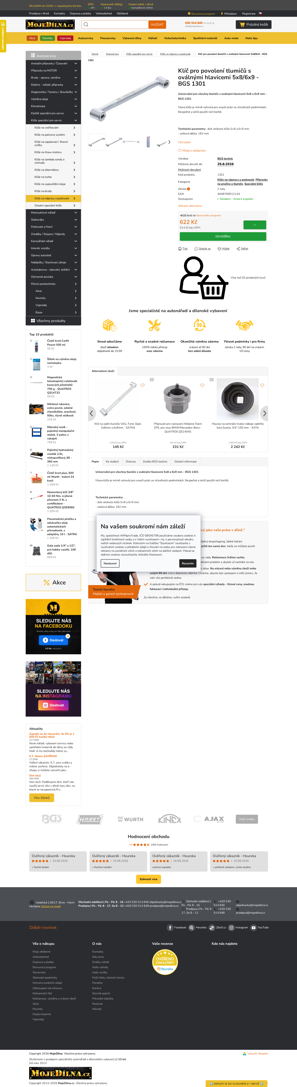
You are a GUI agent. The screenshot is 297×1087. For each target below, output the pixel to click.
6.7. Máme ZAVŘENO (43, 756)
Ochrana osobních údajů (47, 983)
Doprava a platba (80, 13)
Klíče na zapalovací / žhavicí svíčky (51, 143)
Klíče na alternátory (47, 170)
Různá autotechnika (43, 284)
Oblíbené (122, 13)
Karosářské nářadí (42, 241)
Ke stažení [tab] (112, 461)
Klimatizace (38, 106)
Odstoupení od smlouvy (47, 988)
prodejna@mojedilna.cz (164, 906)
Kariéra (96, 988)
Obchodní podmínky (45, 978)
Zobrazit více (148, 879)
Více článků (42, 798)
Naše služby (99, 972)
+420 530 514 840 (136, 902)
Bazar (39, 312)
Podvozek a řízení (42, 227)
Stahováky (37, 220)
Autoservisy (46, 55)
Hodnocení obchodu (148, 837)
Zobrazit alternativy (190, 206)
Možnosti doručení (189, 170)
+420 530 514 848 (136, 906)
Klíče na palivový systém (50, 135)
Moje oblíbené (41, 952)
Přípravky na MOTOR (44, 70)
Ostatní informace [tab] (185, 461)
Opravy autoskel (41, 255)
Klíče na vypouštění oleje (50, 184)
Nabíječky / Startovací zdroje (48, 262)
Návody (97, 1009)
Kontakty (59, 13)
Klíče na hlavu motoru (48, 152)
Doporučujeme (42, 1014)
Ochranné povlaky (42, 277)
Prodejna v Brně (39, 13)
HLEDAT (157, 24)
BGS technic (225, 159)
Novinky (41, 298)
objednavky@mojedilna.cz (165, 902)
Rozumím (188, 563)
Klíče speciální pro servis (46, 120)
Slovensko (39, 972)
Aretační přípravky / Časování (49, 63)
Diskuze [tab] (131, 461)
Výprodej (41, 305)
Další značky (247, 819)
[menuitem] (32, 38)
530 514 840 (199, 23)
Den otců (35, 775)
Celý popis (184, 142)
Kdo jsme (98, 957)
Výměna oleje (39, 99)
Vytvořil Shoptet (257, 1054)
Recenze (97, 1004)
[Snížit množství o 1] (255, 225)
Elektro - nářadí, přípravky (47, 85)
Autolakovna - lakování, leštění (50, 270)
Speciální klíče (253, 184)
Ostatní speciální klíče (48, 205)
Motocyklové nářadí (43, 213)
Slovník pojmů (101, 993)
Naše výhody (100, 967)
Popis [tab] (95, 461)
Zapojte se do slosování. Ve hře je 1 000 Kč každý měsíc (51, 736)
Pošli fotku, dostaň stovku (108, 978)
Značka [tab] (155, 461)
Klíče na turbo (43, 177)
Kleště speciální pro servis (47, 113)
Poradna (97, 983)
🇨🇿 (260, 14)
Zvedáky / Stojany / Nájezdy (48, 234)
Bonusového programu (208, 215)
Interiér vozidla (40, 248)
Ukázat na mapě (51, 906)
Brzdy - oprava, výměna (45, 78)
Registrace (249, 14)
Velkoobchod (104, 13)
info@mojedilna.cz (194, 26)
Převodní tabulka (102, 998)
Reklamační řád (42, 993)
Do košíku (223, 236)
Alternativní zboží (103, 371)
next (265, 413)
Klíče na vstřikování (46, 128)
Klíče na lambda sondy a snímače (49, 161)
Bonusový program (203, 14)
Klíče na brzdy (43, 191)
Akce (39, 291)
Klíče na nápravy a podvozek (52, 198)
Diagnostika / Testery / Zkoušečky (52, 92)
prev (91, 413)
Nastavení (110, 563)
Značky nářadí (100, 962)
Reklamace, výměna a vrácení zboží (54, 998)
